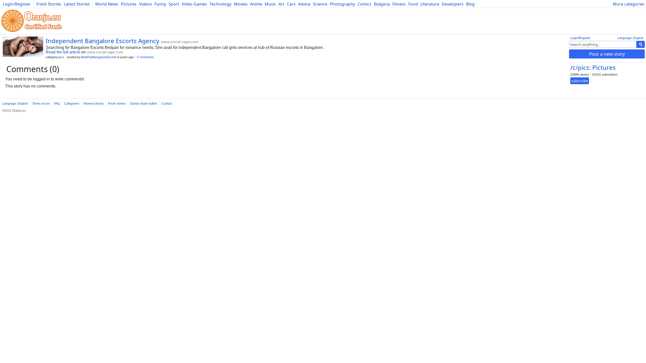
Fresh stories (117, 103)
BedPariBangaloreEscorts (99, 57)
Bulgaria (382, 4)
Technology (220, 4)
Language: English (630, 38)
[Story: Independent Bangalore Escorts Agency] (23, 47)
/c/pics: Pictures (593, 67)
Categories (71, 103)
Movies (241, 4)
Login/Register (17, 4)
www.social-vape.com (180, 41)
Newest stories (94, 103)
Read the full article (63, 52)
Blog (470, 4)
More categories (628, 4)
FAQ (57, 103)
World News (106, 4)
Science (320, 4)
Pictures (129, 4)
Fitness (399, 4)
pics (61, 57)
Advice (304, 4)
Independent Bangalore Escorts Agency (102, 41)
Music (270, 4)
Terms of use (41, 103)
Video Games (194, 4)
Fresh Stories (48, 4)
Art (281, 4)
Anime (256, 4)
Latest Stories (77, 4)
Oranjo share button (143, 103)
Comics (364, 4)
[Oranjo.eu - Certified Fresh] (31, 32)
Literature (429, 4)
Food (413, 4)
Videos (145, 4)
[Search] (640, 44)
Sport (174, 4)
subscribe (579, 80)
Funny (160, 4)
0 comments (145, 57)
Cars (291, 4)
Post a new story (607, 54)
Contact (167, 103)
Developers (453, 4)
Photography (342, 4)
